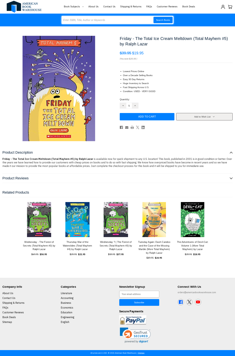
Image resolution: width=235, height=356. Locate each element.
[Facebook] (121, 127)
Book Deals (188, 6)
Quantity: (125, 99)
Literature (66, 293)
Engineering (67, 317)
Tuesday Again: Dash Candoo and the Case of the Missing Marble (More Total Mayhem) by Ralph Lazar (154, 247)
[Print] (132, 127)
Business (66, 302)
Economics (67, 307)
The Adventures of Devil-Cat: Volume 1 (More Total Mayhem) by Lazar (192, 245)
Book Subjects (72, 6)
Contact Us (109, 6)
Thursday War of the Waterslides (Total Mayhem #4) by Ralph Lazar (77, 245)
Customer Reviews (167, 6)
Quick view (39, 219)
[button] (135, 335)
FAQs (149, 6)
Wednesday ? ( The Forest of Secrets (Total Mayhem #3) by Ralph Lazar (116, 245)
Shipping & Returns (130, 6)
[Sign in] (223, 6)
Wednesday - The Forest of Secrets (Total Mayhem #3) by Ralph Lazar (39, 245)
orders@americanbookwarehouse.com (197, 292)
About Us (93, 6)
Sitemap (7, 322)
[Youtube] (198, 302)
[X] (137, 127)
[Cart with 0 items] (230, 6)
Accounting (67, 298)
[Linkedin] (143, 127)
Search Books (163, 20)
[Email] (126, 127)
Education (66, 312)
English (65, 322)
